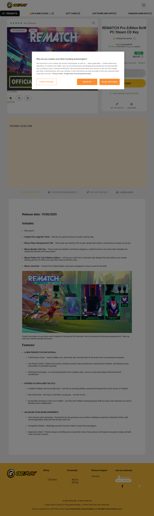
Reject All (87, 82)
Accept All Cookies (109, 82)
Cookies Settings (46, 82)
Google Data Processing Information (77, 74)
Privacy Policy (57, 74)
